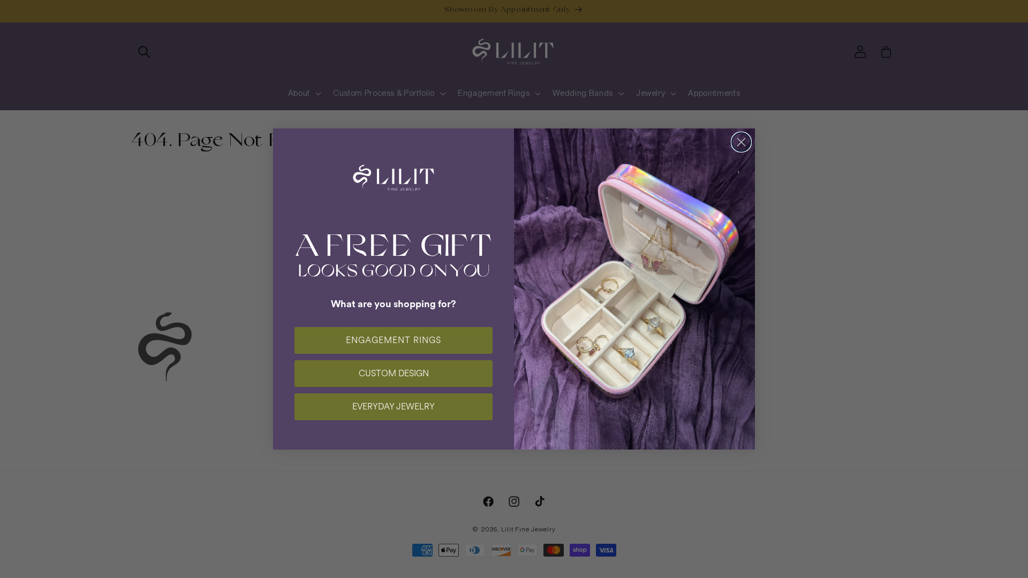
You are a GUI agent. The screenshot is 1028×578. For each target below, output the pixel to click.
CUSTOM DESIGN (394, 373)
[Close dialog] (741, 142)
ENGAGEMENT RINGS (393, 340)
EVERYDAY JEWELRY (393, 406)
